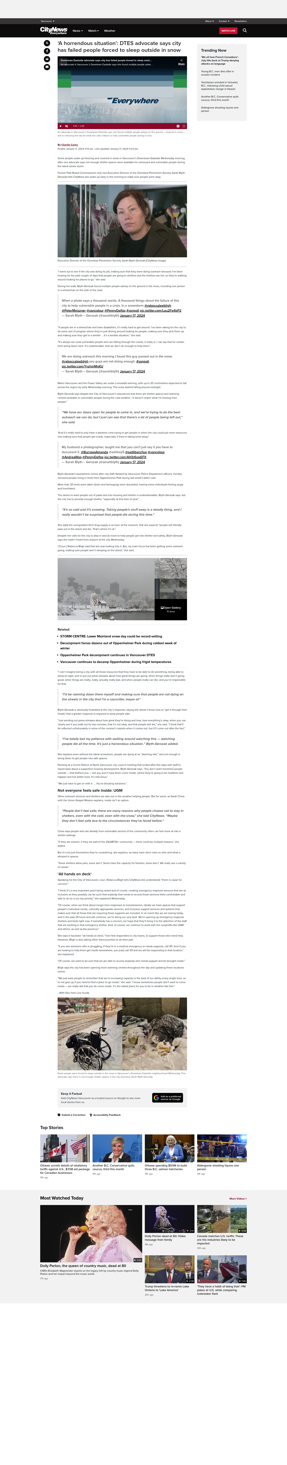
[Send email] (47, 67)
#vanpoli (132, 311)
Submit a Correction (73, 1115)
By (68, 145)
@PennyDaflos (115, 311)
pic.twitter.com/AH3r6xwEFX (125, 457)
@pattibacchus (136, 452)
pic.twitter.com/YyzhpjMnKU (82, 366)
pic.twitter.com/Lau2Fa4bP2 (160, 311)
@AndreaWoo (72, 457)
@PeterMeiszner (74, 311)
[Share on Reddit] (47, 59)
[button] (209, 21)
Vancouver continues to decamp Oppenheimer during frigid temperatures (115, 662)
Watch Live (228, 30)
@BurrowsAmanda (94, 452)
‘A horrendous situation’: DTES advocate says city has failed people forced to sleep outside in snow (119, 46)
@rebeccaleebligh (157, 306)
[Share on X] (47, 43)
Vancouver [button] (46, 21)
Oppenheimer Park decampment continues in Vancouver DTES (107, 655)
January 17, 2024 (132, 316)
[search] (245, 30)
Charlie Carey (69, 145)
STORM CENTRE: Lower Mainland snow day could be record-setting (111, 636)
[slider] (122, 122)
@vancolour (95, 311)
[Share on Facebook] (47, 51)
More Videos (237, 1198)
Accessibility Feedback (107, 1115)
